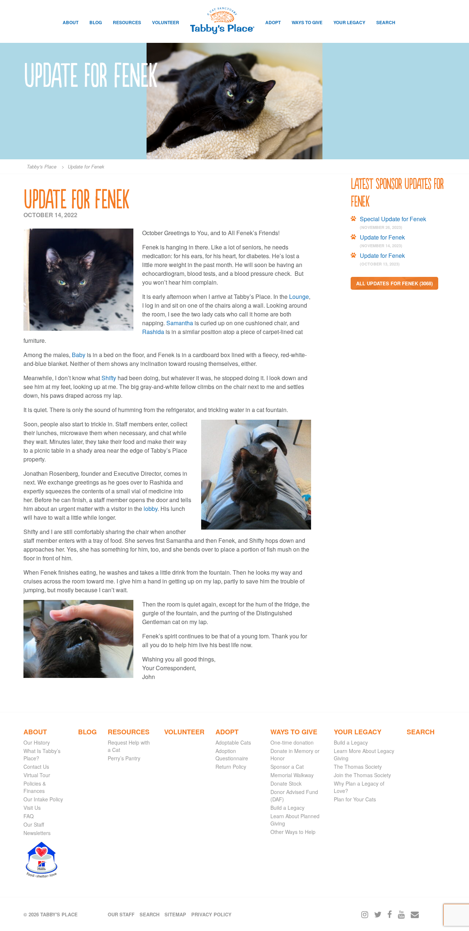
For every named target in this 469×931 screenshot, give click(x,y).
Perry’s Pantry (124, 758)
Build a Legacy (287, 807)
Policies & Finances (34, 787)
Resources (127, 22)
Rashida (153, 331)
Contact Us (36, 766)
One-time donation (292, 742)
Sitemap (175, 914)
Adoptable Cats (233, 742)
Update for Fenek (382, 237)
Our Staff (33, 824)
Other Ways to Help (292, 831)
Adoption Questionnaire (231, 754)
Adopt (273, 22)
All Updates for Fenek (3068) (394, 283)
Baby (78, 354)
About (70, 22)
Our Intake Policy (43, 799)
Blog (95, 22)
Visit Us (32, 807)
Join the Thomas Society (362, 775)
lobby (151, 508)
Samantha (179, 323)
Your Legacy (349, 22)
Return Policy (230, 766)
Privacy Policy (211, 914)
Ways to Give (307, 22)
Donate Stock (286, 783)
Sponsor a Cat (287, 766)
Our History (36, 742)
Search (385, 22)
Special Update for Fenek (393, 219)
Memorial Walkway (292, 775)
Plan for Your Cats (355, 799)
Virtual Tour (36, 775)
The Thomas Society (358, 766)
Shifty (108, 378)
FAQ (28, 816)
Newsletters (37, 833)
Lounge (299, 296)
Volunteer (165, 22)
